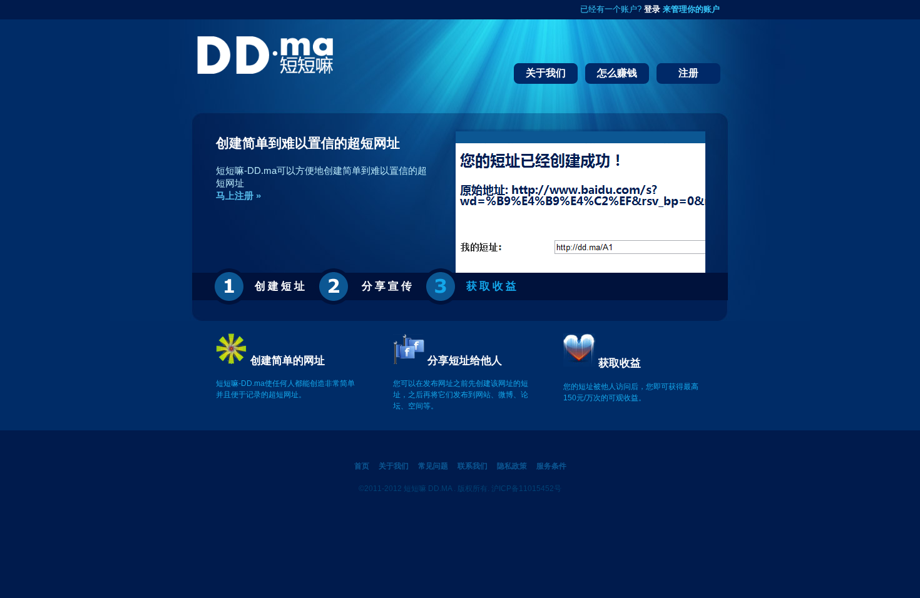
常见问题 (433, 466)
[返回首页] (264, 73)
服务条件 (551, 466)
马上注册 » (238, 195)
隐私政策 (512, 466)
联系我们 (472, 466)
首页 (361, 466)
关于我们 (394, 466)
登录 (652, 9)
